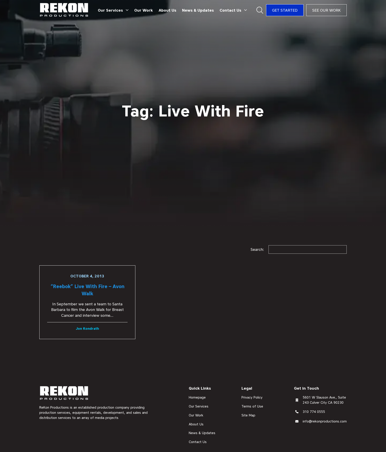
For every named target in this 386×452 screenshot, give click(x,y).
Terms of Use (252, 406)
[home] (64, 10)
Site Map (248, 415)
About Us (167, 10)
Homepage (197, 397)
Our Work (143, 10)
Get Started (285, 10)
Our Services (198, 406)
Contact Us (198, 442)
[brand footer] (64, 393)
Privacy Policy (251, 397)
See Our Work (326, 10)
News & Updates (198, 10)
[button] (113, 10)
